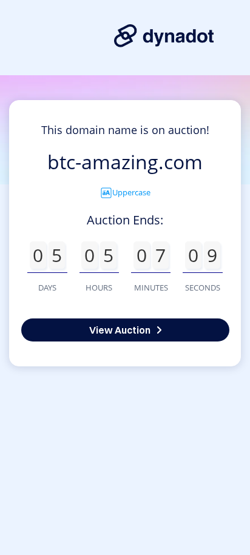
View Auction (119, 330)
